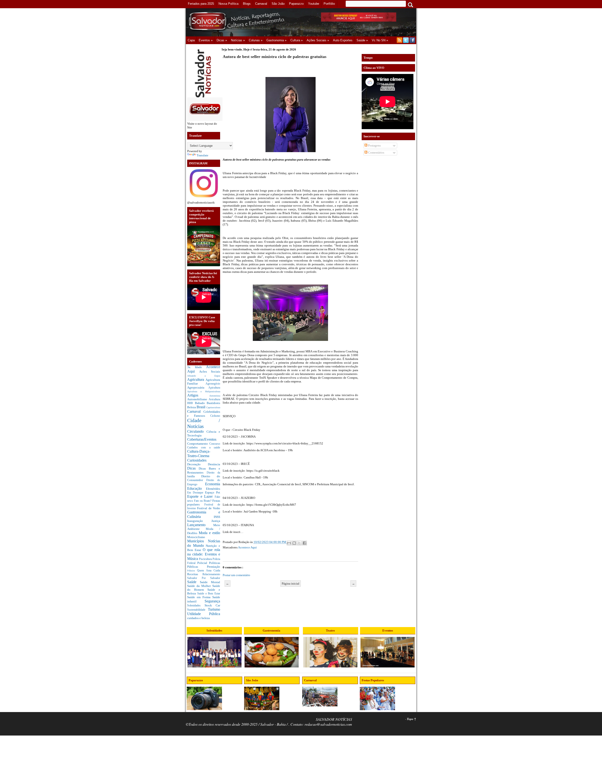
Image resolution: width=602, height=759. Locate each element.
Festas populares (203, 502)
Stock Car (212, 605)
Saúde (193, 582)
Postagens (374, 145)
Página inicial (290, 583)
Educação (196, 488)
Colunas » (255, 40)
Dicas (193, 468)
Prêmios (192, 570)
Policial (203, 563)
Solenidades (196, 605)
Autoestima (214, 395)
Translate (202, 155)
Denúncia (214, 464)
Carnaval (195, 411)
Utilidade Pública (203, 614)
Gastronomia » (276, 40)
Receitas (194, 574)
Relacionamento (211, 574)
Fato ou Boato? (203, 500)
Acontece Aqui (247, 547)
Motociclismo (196, 537)
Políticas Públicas (203, 564)
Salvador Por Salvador (203, 578)
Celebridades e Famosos (203, 413)
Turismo (214, 609)
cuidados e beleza (198, 618)
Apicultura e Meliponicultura (203, 391)
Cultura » (296, 40)
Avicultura (214, 399)
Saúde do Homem (203, 587)
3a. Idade (196, 367)
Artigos (198, 395)
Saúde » (362, 40)
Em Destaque (196, 492)
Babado (201, 403)
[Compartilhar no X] (299, 543)
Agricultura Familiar (203, 381)
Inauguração (199, 521)
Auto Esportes (342, 40)
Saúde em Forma (199, 597)
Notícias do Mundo (203, 543)
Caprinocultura (213, 407)
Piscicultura (206, 559)
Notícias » (238, 40)
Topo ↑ (411, 719)
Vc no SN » (380, 40)
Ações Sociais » (318, 40)
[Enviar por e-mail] (289, 543)
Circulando (196, 431)
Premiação (213, 566)
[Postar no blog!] (294, 543)
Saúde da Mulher (199, 586)
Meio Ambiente (203, 527)
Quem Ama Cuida (208, 570)
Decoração (197, 464)
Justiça (215, 521)
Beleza (192, 407)
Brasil (201, 407)
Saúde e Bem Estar (208, 593)
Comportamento (198, 443)
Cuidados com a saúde (203, 447)
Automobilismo (198, 399)
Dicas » (222, 40)
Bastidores (213, 403)
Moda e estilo (209, 533)
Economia (212, 484)
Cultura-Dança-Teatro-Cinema (198, 453)
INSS (217, 517)
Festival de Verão (208, 508)
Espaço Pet (212, 492)
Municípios (197, 541)
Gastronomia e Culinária (203, 514)
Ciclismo (215, 415)
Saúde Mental (210, 582)
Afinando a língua (203, 375)
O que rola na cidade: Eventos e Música (203, 554)
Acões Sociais (209, 371)
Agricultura (196, 379)
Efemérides (213, 488)
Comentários (375, 152)
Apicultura (214, 387)
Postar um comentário (236, 575)
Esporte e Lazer (201, 496)
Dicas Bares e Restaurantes (203, 470)
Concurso (214, 443)
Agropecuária (197, 387)
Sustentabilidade (197, 609)
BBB (191, 403)
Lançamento (200, 525)
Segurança (212, 601)
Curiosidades (196, 460)
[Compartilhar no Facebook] (304, 543)
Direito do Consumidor (203, 478)
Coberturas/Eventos (201, 439)
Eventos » (206, 40)
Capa (191, 40)
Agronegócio (213, 383)
